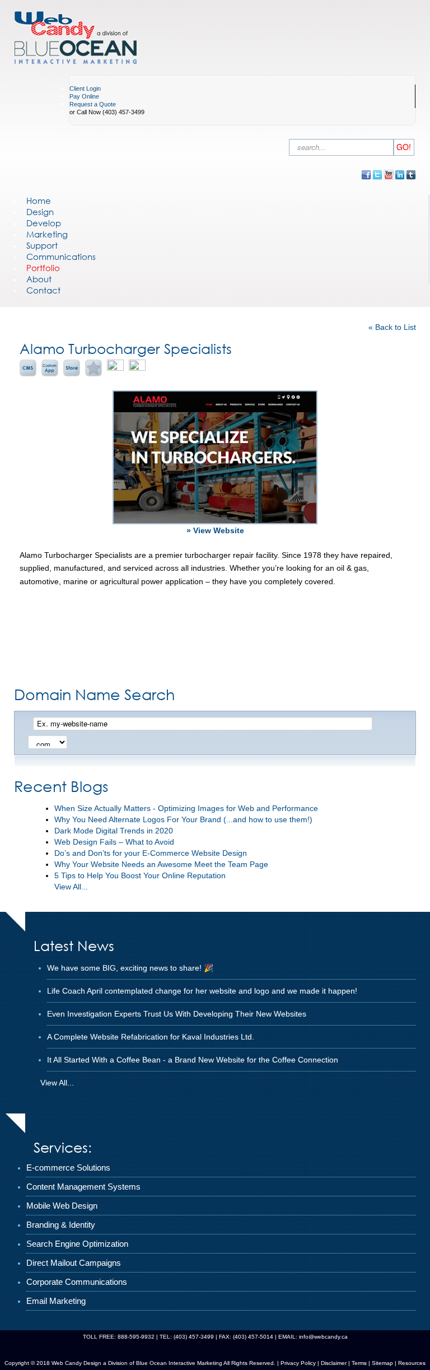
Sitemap (382, 1363)
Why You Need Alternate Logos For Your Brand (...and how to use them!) (183, 819)
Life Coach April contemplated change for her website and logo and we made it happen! (202, 990)
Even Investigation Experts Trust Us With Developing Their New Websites (176, 1013)
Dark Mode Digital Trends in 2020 (113, 830)
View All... (71, 886)
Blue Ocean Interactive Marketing (179, 1363)
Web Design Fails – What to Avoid (114, 841)
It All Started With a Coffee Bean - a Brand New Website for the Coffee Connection (192, 1059)
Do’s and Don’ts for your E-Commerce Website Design (150, 853)
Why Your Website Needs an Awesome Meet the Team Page (161, 864)
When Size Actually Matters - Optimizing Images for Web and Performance (186, 808)
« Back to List (392, 327)
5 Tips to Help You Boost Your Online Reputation (140, 875)
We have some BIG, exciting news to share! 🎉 (130, 967)
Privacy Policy (298, 1363)
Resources (412, 1363)
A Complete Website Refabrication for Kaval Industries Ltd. (150, 1036)
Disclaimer (334, 1363)
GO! (403, 146)
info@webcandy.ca (323, 1337)
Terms (358, 1363)
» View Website (215, 530)
